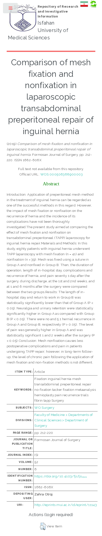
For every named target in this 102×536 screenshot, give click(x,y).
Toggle (11, 9)
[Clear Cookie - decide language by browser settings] (93, 7)
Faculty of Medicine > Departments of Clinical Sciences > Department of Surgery (63, 420)
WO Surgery (44, 408)
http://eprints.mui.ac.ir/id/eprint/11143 (65, 505)
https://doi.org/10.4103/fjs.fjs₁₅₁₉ (60, 476)
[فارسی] (84, 7)
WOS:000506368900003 (61, 174)
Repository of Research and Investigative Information (58, 11)
